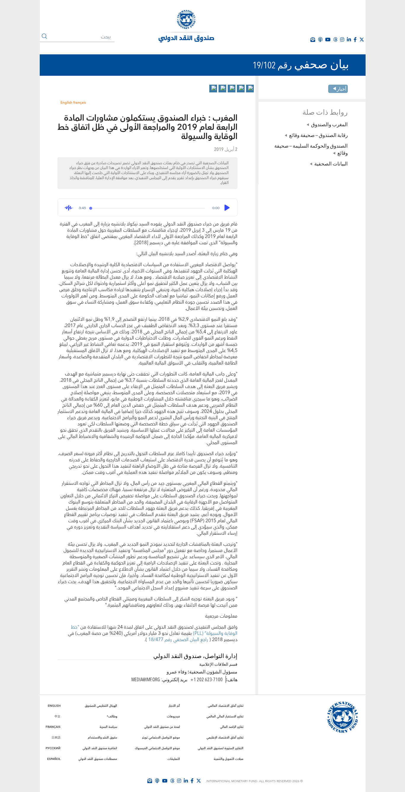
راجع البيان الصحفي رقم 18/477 (177, 639)
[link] (250, 88)
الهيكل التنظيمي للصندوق (101, 706)
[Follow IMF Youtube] (165, 780)
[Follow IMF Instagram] (342, 39)
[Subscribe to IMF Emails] (149, 780)
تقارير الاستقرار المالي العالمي (224, 716)
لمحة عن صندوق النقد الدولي (162, 727)
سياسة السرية (108, 727)
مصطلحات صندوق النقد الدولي (97, 759)
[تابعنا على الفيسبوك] (192, 780)
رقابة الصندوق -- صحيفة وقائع (318, 135)
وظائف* (112, 716)
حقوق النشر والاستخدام (102, 737)
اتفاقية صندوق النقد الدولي (99, 748)
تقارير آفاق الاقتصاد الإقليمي (224, 737)
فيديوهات (173, 716)
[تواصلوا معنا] (361, 39)
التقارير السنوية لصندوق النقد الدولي (220, 748)
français (79, 103)
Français (53, 727)
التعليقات (174, 759)
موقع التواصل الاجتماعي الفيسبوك (157, 748)
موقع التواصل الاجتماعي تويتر (161, 737)
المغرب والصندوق (329, 124)
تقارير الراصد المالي (231, 727)
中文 (57, 716)
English (66, 103)
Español (53, 759)
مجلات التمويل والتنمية (228, 759)
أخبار (341, 88)
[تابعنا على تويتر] (198, 780)
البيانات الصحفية (331, 163)
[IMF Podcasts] (320, 39)
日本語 (56, 737)
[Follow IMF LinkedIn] (349, 39)
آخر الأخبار (174, 706)
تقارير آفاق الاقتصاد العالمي (225, 706)
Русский (53, 748)
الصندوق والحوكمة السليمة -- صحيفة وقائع (311, 149)
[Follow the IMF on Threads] (335, 39)
